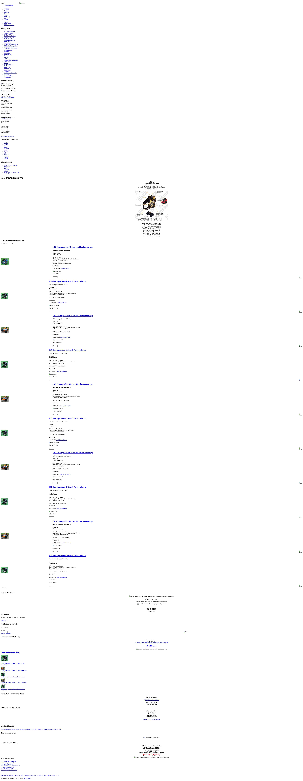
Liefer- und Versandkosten (10, 165)
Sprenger (6, 155)
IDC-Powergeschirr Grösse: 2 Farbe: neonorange (73, 453)
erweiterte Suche (9, 5)
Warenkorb (6, 8)
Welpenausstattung (8, 64)
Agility (5, 58)
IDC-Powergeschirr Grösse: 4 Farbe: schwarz (67, 556)
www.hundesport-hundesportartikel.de (10, 765)
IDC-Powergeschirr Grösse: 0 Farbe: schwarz (67, 281)
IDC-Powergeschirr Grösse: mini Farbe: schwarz (73, 247)
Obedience (6, 57)
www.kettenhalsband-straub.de (9, 770)
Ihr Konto (6, 9)
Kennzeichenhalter (8, 75)
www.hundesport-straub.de (7, 763)
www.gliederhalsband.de (7, 764)
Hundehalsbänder (8, 38)
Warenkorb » (4, 620)
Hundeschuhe (7, 68)
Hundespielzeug (8, 54)
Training (6, 19)
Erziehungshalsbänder (9, 40)
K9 (60, 729)
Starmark (6, 157)
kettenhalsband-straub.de (6, 118)
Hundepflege (7, 67)
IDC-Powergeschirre (9, 25)
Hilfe (5, 18)
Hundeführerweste (42, 729)
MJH (5, 153)
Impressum (6, 169)
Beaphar (6, 143)
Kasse (5, 11)
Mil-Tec (6, 151)
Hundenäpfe (7, 53)
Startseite (6, 22)
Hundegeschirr (7, 23)
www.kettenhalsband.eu (7, 768)
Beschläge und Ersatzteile (10, 73)
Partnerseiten (7, 174)
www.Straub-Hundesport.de (8, 761)
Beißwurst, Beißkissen (9, 31)
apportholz (3, 729)
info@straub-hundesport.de (7, 97)
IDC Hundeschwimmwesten (11, 44)
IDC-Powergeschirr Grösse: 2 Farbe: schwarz (67, 418)
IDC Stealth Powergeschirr (10, 46)
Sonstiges (6, 74)
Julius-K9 (6, 148)
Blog (5, 13)
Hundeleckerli (7, 70)
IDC (36, 729)
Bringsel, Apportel (8, 33)
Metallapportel (7, 34)
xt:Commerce (27, 778)
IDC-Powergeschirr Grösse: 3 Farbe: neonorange (73, 521)
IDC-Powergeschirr (16, 729)
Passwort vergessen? (6, 633)
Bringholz (8, 729)
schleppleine (50, 729)
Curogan (23, 729)
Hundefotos (7, 16)
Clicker (5, 56)
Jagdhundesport (8, 50)
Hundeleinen (7, 41)
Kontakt (6, 171)
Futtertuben (6, 71)
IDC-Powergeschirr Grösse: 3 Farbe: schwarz (67, 487)
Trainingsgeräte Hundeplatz (11, 60)
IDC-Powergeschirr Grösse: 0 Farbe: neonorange (73, 316)
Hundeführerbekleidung (10, 36)
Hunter (5, 147)
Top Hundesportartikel (10, 652)
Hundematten (7, 65)
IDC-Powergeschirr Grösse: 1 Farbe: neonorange (73, 384)
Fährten (6, 63)
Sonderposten (7, 77)
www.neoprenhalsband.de (7, 767)
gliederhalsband (30, 729)
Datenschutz (7, 166)
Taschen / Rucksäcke (9, 37)
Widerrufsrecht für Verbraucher (11, 172)
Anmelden (6, 12)
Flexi (5, 145)
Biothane (56, 729)
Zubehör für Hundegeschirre (11, 48)
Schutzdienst (7, 61)
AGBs (5, 168)
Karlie (5, 150)
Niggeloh (6, 154)
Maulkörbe (6, 51)
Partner (5, 15)
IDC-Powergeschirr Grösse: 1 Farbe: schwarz (67, 350)
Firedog (6, 144)
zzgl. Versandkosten (65, 268)
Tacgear (6, 158)
